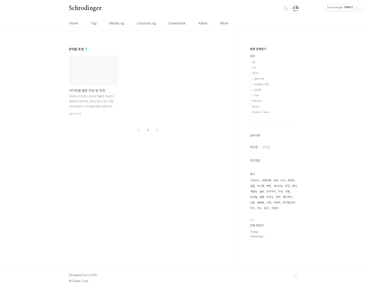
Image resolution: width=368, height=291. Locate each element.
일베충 (260, 202)
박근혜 (260, 186)
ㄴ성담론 (256, 90)
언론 (287, 191)
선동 (252, 202)
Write (224, 23)
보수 (259, 208)
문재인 (291, 180)
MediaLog (116, 23)
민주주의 (271, 191)
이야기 (255, 73)
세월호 (253, 191)
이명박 (276, 202)
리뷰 (275, 180)
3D (254, 62)
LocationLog (146, 23)
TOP (295, 276)
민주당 (269, 197)
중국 (266, 208)
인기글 (266, 147)
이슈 (252, 208)
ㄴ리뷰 (255, 95)
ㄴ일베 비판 (258, 78)
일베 (261, 197)
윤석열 (253, 197)
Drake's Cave (260, 112)
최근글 (254, 147)
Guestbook (177, 23)
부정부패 (266, 180)
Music (255, 106)
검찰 (252, 186)
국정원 (274, 208)
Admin (202, 23)
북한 (268, 186)
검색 (286, 8)
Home (73, 23)
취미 (252, 56)
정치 (294, 186)
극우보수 (254, 180)
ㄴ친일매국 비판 (260, 84)
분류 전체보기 (258, 49)
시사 (282, 180)
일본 (261, 191)
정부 (278, 197)
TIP (254, 67)
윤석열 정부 (289, 202)
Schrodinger (85, 8)
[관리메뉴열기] (360, 7)
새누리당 (278, 186)
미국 (280, 191)
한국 (287, 186)
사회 (268, 202)
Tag (93, 23)
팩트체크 (256, 101)
